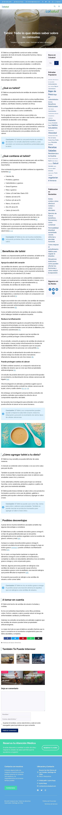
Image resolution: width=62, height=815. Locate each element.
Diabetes (52, 120)
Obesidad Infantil (51, 135)
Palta (56, 135)
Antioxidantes (52, 84)
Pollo (57, 140)
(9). (15, 370)
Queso (49, 142)
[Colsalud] (5, 6)
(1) (10, 172)
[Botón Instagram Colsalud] (49, 2)
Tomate (50, 175)
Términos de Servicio (50, 804)
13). (28, 388)
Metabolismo (51, 130)
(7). (20, 330)
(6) (16, 307)
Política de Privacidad (49, 801)
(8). (33, 357)
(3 (10, 231)
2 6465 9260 (43, 780)
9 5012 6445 (51, 780)
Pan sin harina (52, 138)
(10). (7, 379)
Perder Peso (51, 140)
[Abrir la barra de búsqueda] (54, 6)
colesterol (50, 118)
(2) (36, 219)
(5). (38, 348)
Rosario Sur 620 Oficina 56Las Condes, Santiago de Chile (47, 772)
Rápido (50, 160)
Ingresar (58, 1)
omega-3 (14, 547)
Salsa (53, 160)
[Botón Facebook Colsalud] (43, 2)
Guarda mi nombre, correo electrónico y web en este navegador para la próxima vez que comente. (22, 724)
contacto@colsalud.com (33, 1)
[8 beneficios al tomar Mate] (7, 662)
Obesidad (52, 133)
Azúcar (52, 86)
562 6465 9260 (7, 1)
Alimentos (18, 642)
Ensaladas (54, 123)
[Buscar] (56, 63)
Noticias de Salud (8, 642)
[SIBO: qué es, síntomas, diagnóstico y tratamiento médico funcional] (23, 661)
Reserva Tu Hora (50, 748)
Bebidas (50, 102)
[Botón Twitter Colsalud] (46, 2)
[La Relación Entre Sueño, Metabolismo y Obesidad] (38, 662)
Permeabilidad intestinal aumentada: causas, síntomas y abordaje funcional (53, 234)
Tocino (55, 173)
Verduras (53, 180)
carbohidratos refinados (53, 113)
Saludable (50, 166)
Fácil (49, 125)
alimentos (50, 79)
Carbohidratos (52, 111)
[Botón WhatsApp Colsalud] (53, 2)
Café (49, 109)
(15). (8, 550)
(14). (19, 538)
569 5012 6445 (19, 1)
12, (25, 388)
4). (12, 231)
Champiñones (51, 115)
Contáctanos (10, 788)
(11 (23, 388)
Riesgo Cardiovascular (53, 158)
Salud (55, 163)
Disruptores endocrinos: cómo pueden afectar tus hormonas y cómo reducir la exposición (53, 266)
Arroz (49, 86)
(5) (16, 296)
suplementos (51, 173)
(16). (27, 572)
